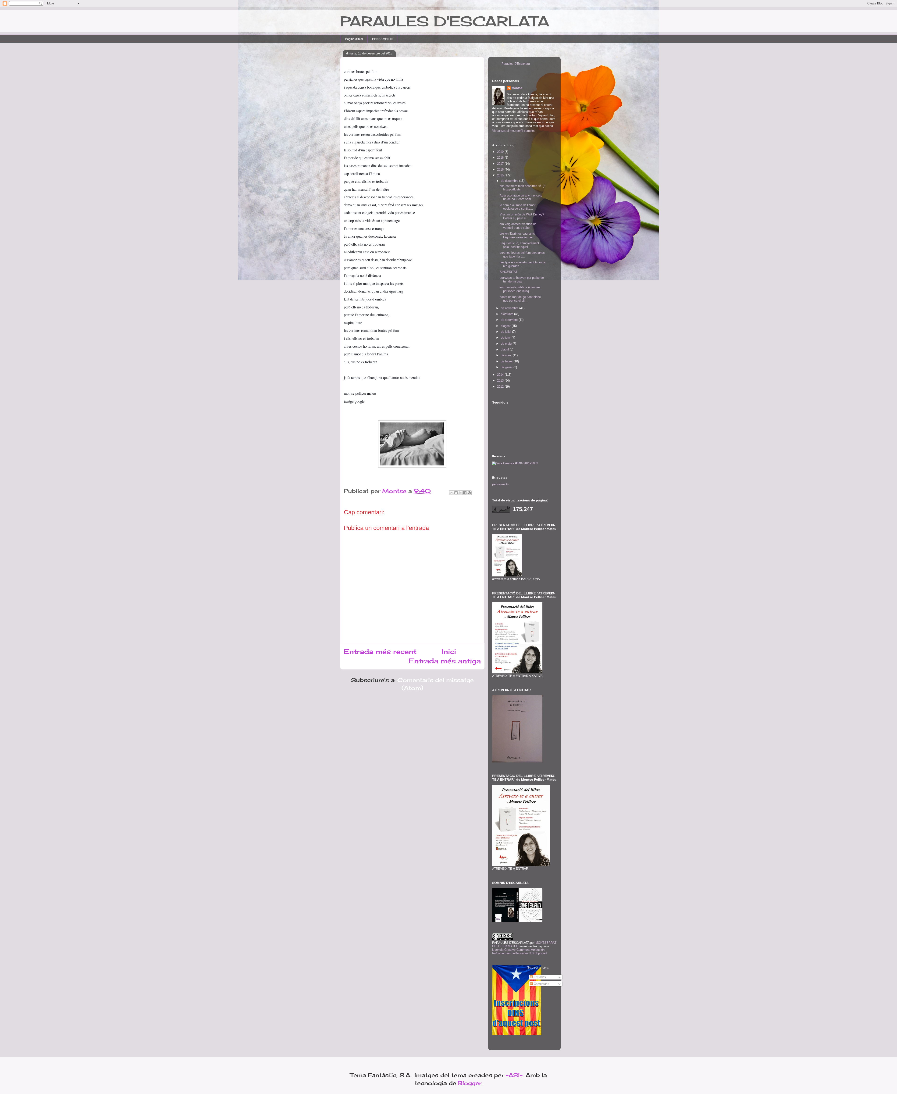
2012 (501, 386)
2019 (501, 152)
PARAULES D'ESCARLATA (444, 21)
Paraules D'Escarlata (516, 63)
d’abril (505, 349)
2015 (501, 175)
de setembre (510, 320)
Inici (448, 651)
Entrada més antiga (445, 661)
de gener (507, 367)
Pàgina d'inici (354, 39)
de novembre (510, 308)
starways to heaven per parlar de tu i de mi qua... (522, 279)
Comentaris (541, 984)
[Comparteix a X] (460, 492)
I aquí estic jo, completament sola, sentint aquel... (519, 245)
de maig (507, 343)
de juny (506, 337)
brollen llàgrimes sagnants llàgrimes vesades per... (517, 235)
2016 (501, 169)
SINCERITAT (508, 272)
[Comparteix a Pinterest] (469, 492)
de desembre (510, 180)
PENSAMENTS (382, 39)
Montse (517, 88)
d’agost (506, 326)
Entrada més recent (380, 651)
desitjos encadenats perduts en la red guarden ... (522, 264)
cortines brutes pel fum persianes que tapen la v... (522, 254)
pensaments (500, 484)
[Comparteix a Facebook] (465, 492)
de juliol (506, 331)
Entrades (539, 977)
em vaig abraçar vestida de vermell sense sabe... (518, 225)
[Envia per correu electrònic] (451, 492)
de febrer (507, 361)
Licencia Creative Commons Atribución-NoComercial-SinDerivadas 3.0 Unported (519, 951)
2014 (501, 374)
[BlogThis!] (456, 492)
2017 (501, 163)
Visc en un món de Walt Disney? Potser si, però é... (522, 216)
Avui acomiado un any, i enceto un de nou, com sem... (521, 197)
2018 (501, 157)
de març (507, 355)
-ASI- (514, 1075)
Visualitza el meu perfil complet (513, 130)
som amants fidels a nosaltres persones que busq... (520, 289)
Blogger (469, 1083)
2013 (501, 380)
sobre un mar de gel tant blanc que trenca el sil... (520, 298)
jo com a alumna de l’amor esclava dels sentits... (517, 207)
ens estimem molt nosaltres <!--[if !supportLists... (522, 187)
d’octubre (507, 314)
